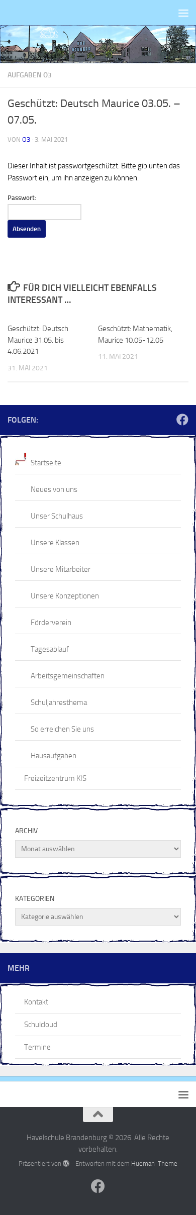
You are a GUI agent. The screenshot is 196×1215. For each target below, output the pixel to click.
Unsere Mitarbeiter (60, 569)
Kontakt (36, 1001)
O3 (26, 139)
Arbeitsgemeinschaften (68, 675)
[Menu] (183, 12)
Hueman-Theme (154, 1163)
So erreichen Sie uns (62, 729)
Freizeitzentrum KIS (55, 778)
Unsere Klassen (55, 542)
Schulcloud (40, 1024)
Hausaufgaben (53, 755)
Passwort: (22, 197)
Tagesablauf (50, 649)
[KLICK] (98, 44)
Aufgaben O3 (30, 75)
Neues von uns (54, 489)
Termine (37, 1047)
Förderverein (51, 622)
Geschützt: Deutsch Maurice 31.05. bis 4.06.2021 (38, 340)
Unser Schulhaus (57, 516)
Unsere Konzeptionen (65, 595)
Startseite (46, 462)
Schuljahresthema (59, 702)
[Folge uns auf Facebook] (182, 420)
